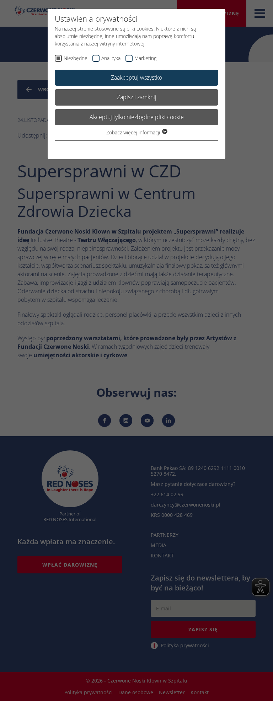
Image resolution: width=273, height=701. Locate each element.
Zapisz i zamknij (136, 97)
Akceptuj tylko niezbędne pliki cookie (137, 117)
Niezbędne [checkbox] (75, 58)
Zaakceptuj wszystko (136, 77)
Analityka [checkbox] (111, 58)
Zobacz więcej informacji (133, 132)
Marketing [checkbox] (145, 58)
